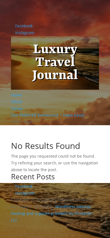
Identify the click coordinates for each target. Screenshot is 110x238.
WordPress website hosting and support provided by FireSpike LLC (51, 213)
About (16, 101)
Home (16, 95)
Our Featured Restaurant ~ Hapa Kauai (48, 115)
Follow (17, 108)
